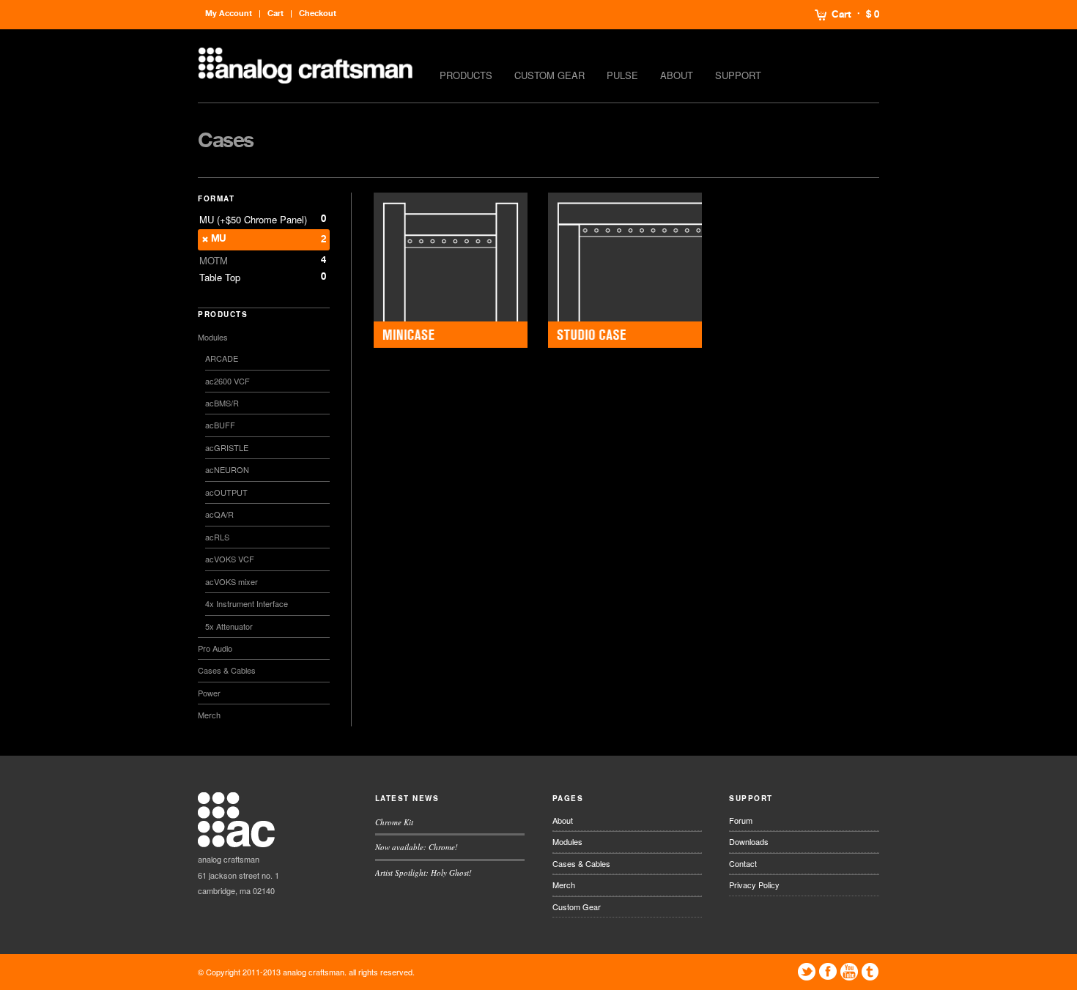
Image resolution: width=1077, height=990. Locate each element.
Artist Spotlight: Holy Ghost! (423, 872)
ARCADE (221, 358)
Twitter (806, 971)
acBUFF (220, 425)
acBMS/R (222, 403)
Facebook (828, 971)
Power (209, 693)
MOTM (213, 260)
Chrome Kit (394, 821)
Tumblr (870, 971)
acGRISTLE (226, 447)
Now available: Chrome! (416, 846)
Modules (213, 337)
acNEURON (227, 469)
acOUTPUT (226, 492)
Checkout (317, 14)
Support (738, 75)
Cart (841, 15)
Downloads (749, 841)
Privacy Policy (754, 884)
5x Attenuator (229, 626)
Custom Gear (549, 75)
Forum (740, 820)
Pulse (622, 75)
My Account (228, 14)
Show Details (450, 271)
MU (218, 239)
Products (466, 75)
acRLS (217, 537)
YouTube (849, 971)
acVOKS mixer (231, 581)
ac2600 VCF (227, 381)
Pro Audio (215, 648)
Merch (209, 715)
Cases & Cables (227, 670)
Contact (743, 863)
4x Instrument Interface (246, 603)
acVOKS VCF (229, 559)
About (676, 75)
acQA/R (219, 514)
